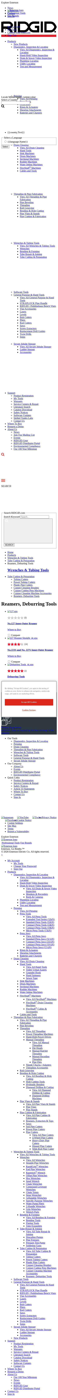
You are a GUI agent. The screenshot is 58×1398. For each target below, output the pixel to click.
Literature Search (22, 407)
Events (17, 437)
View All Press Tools (36, 916)
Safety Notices (21, 412)
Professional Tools (16, 13)
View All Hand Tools (36, 967)
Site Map (11, 826)
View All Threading (35, 1031)
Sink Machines (27, 153)
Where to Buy (14, 629)
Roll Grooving (27, 208)
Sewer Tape (32, 978)
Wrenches (24, 248)
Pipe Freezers (32, 1240)
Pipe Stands (31, 1109)
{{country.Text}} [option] (16, 132)
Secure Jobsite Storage (25, 344)
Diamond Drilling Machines (40, 1097)
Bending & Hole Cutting (32, 210)
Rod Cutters (26, 323)
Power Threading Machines (39, 1034)
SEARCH (9, 545)
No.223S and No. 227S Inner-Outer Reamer (30, 650)
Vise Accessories (28, 309)
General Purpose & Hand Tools (29, 295)
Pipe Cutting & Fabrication (33, 216)
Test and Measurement (31, 905)
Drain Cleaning (21, 746)
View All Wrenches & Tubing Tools (37, 245)
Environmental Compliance (27, 446)
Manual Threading (35, 1039)
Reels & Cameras (34, 897)
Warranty (18, 401)
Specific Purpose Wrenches (39, 1200)
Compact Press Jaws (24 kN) (40, 941)
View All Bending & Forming (40, 1217)
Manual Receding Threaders (40, 1058)
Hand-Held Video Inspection (34, 883)
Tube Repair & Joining (31, 254)
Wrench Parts (32, 1212)
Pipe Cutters (32, 1132)
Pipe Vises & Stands (30, 213)
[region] (28, 699)
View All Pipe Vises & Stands (40, 1104)
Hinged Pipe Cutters (42, 1146)
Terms (10, 828)
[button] (29, 2)
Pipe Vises (31, 1107)
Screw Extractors (28, 328)
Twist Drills (25, 334)
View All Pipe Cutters (43, 1135)
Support (11, 393)
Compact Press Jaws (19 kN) (40, 944)
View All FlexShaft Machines (41, 999)
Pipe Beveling (27, 202)
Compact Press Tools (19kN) (40, 927)
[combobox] (15, 103)
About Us (12, 429)
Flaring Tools (32, 1223)
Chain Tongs (32, 1192)
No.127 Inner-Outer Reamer (22, 623)
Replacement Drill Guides (32, 331)
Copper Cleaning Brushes (26, 587)
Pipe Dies (37, 1062)
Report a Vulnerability (18, 831)
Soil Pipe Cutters (34, 1126)
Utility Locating (27, 902)
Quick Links (13, 777)
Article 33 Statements (24, 788)
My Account (13, 27)
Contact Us (19, 421)
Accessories (25, 352)
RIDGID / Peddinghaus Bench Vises (38, 306)
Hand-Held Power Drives (38, 1037)
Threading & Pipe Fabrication (28, 194)
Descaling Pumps (34, 1237)
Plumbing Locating (29, 899)
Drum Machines (28, 156)
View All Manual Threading (40, 1044)
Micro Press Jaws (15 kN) (38, 947)
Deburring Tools (16, 676)
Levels (23, 314)
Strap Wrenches (33, 1195)
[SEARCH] (28, 531)
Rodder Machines (28, 161)
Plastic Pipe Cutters (23, 585)
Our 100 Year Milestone (25, 449)
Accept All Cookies (29, 702)
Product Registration (24, 395)
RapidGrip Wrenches (37, 1166)
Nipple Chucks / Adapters (38, 1065)
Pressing (18, 744)
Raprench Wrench (35, 1172)
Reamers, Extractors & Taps (39, 1121)
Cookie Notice (24, 820)
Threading (25, 205)
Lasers (23, 311)
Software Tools (21, 292)
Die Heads (37, 1048)
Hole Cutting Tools (35, 1081)
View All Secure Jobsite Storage (35, 346)
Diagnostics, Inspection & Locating (31, 741)
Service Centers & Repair (26, 404)
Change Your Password (18, 32)
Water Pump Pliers (35, 1203)
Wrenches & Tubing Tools (26, 243)
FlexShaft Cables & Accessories (36, 1010)
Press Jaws (25, 933)
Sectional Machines (29, 159)
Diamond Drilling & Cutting (40, 1087)
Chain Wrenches (34, 1184)
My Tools (12, 29)
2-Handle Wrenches (35, 1206)
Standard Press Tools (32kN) (40, 922)
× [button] (2, 854)
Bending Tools (33, 1220)
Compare (15, 635)
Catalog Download (23, 409)
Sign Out (11, 35)
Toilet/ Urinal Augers (36, 969)
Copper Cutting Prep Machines (29, 590)
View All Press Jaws (36, 936)
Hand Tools (25, 150)
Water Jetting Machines (31, 164)
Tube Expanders (34, 1226)
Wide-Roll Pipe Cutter (43, 1149)
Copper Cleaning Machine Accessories (33, 593)
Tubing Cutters (21, 579)
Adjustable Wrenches (36, 1198)
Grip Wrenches (33, 1209)
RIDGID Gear (21, 440)
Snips (22, 337)
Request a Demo (15, 426)
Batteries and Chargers (31, 955)
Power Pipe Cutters (35, 1129)
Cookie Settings (15, 823)
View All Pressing (28, 911)
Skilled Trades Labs (23, 418)
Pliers (22, 320)
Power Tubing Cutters (24, 582)
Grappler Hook (33, 972)
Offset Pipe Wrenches (36, 1175)
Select (5, 147)
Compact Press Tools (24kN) (40, 925)
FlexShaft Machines (30, 168)
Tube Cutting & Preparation (33, 257)
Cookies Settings (29, 710)
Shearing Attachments (30, 953)
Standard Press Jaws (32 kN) (40, 939)
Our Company (14, 763)
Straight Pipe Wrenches (37, 1163)
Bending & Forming (30, 251)
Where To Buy (14, 423)
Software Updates (22, 415)
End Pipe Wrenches (35, 1169)
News (16, 432)
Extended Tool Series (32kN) (40, 919)
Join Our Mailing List (24, 435)
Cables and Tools (28, 170)
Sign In (17, 797)
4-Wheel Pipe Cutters (42, 1137)
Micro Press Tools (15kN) (38, 930)
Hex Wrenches (33, 1178)
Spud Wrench (32, 1181)
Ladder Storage (27, 349)
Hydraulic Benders (35, 1084)
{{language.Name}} (18, 141)
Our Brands (13, 15)
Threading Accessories (37, 1067)
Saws (22, 325)
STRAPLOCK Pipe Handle (33, 303)
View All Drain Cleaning (32, 961)
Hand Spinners (33, 975)
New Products (21, 1338)
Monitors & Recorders (37, 894)
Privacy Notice (49, 817)
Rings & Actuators (29, 950)
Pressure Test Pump (35, 1242)
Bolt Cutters (26, 317)
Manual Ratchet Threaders (40, 1052)
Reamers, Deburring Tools (26, 596)
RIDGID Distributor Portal (27, 443)
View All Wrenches (35, 1160)
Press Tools (25, 913)
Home (10, 552)
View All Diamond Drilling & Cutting (41, 1091)
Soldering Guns (33, 1245)
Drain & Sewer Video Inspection (36, 885)
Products (11, 871)
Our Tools (12, 738)
